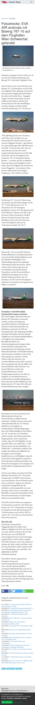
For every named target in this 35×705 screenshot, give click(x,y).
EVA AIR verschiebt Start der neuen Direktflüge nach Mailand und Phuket (15, 646)
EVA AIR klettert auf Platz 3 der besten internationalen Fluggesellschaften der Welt (16, 611)
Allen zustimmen (7, 702)
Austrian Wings (14, 2)
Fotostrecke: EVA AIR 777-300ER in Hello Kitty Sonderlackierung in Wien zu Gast (17, 662)
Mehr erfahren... (19, 702)
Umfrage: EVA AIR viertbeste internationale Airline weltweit (13, 623)
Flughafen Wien (10, 668)
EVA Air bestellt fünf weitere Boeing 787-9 (20, 608)
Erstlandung (19, 668)
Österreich (4, 18)
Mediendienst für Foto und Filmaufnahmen (14, 690)
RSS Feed (4, 689)
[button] (6, 591)
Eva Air (4, 668)
